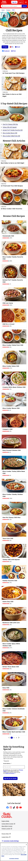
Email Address (7, 763)
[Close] (26, 844)
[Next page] (19, 738)
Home (3, 10)
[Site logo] (8, 816)
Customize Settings (14, 858)
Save (5, 47)
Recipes (8, 10)
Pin (12, 47)
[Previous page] (9, 738)
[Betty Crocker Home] (4, 2)
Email (18, 47)
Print (14, 51)
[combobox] (12, 6)
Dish (13, 10)
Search (24, 6)
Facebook (7, 51)
